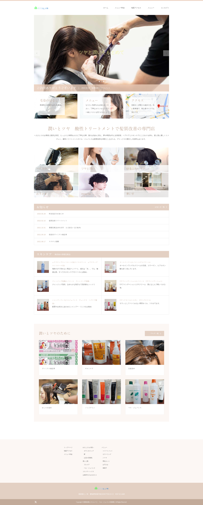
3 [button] (103, 81)
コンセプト (165, 8)
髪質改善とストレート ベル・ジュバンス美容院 (99, 502)
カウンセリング (89, 451)
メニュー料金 (120, 8)
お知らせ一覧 (160, 207)
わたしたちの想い (88, 447)
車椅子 (105, 468)
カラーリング (107, 454)
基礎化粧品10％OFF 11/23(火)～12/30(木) (65, 227)
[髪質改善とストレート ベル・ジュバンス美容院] (41, 8)
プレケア (87, 464)
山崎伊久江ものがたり (90, 475)
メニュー (151, 8)
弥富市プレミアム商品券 (58, 234)
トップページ (68, 447)
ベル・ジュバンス (89, 468)
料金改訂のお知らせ (56, 214)
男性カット (106, 461)
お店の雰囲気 (88, 458)
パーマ (105, 458)
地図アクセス (136, 8)
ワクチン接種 (54, 241)
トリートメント (108, 451)
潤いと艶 (85, 461)
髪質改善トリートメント (58, 221)
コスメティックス (88, 471)
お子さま (105, 464)
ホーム (105, 8)
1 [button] (99, 81)
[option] (101, 53)
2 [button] (101, 81)
